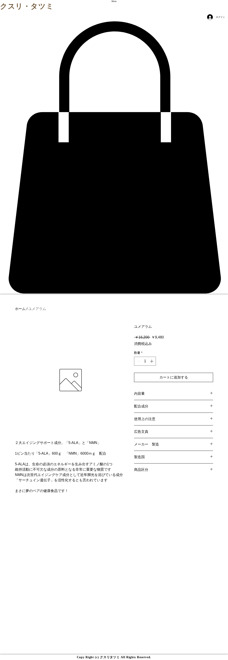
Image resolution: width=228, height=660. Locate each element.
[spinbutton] (145, 361)
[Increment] (152, 361)
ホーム (20, 309)
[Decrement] (138, 361)
